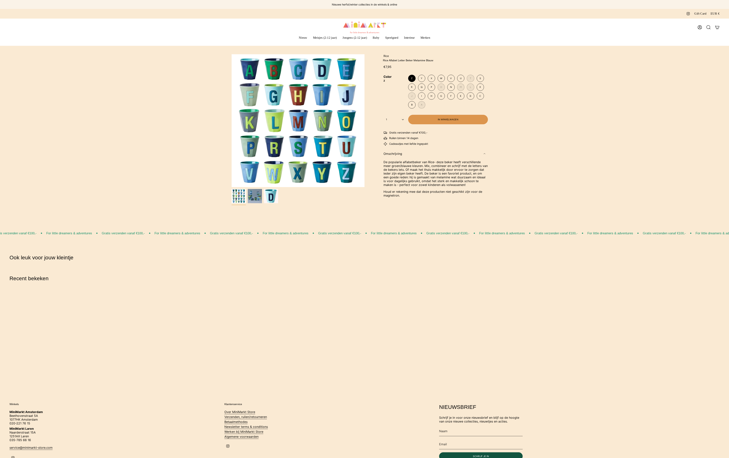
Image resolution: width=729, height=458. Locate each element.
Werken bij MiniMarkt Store (243, 432)
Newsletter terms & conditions (246, 427)
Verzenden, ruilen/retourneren (245, 417)
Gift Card (700, 13)
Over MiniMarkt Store (239, 412)
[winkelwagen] (717, 27)
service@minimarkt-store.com (31, 447)
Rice (386, 55)
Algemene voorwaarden (241, 436)
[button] (325, 38)
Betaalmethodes (236, 422)
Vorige (231, 120)
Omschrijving (392, 154)
